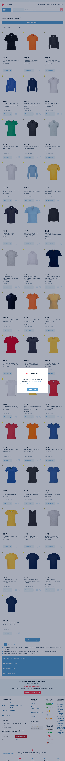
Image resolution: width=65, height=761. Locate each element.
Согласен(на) (32, 389)
